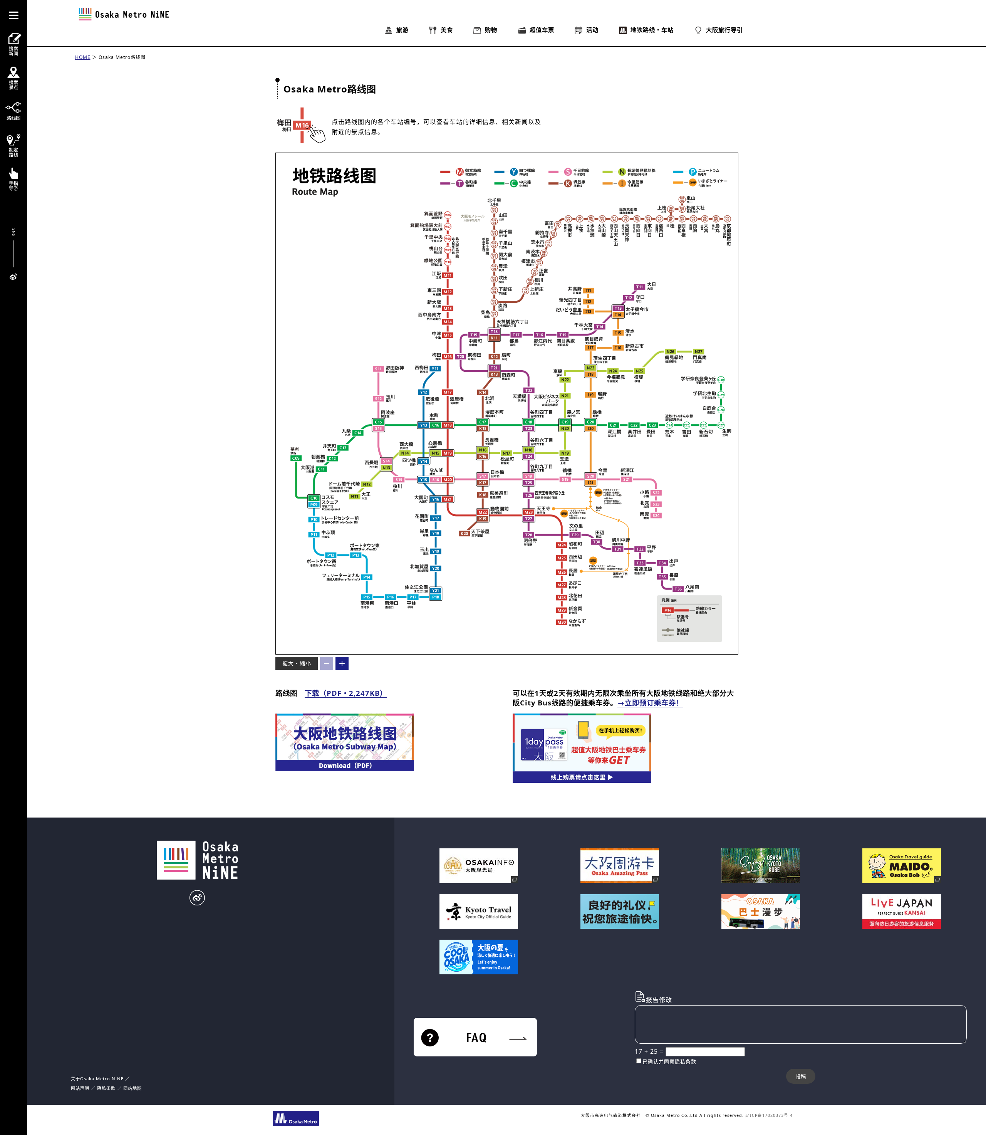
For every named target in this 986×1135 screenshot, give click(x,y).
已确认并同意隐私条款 (669, 1061)
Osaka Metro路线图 (122, 57)
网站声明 (80, 1088)
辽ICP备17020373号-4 (769, 1115)
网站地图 (132, 1088)
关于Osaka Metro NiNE (97, 1078)
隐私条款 (106, 1088)
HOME (83, 57)
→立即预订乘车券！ (650, 702)
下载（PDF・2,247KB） (346, 693)
